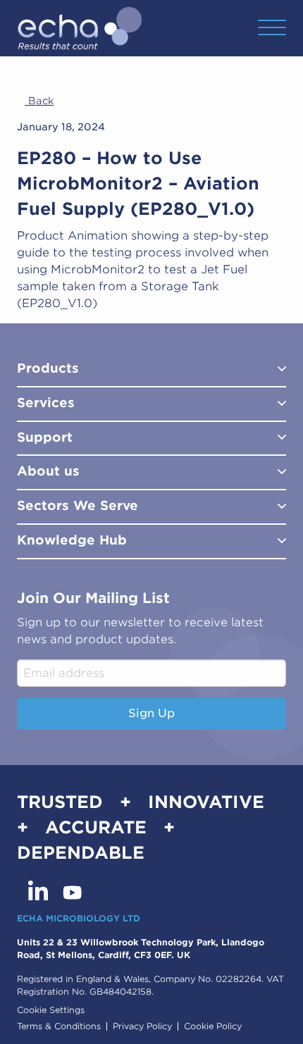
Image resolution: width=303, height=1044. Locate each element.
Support (45, 437)
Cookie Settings (51, 1010)
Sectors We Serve (77, 505)
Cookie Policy (213, 1026)
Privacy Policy (142, 1026)
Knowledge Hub (72, 540)
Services (46, 402)
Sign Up (151, 713)
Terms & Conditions (59, 1026)
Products (48, 368)
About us (48, 471)
